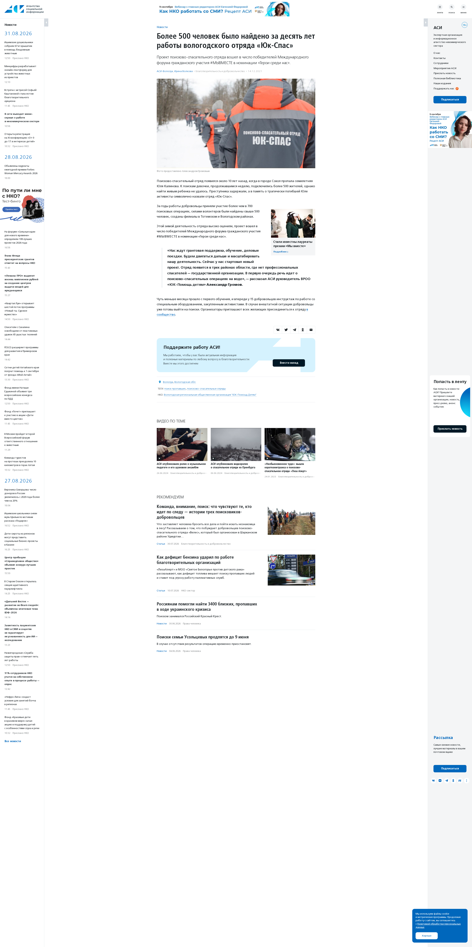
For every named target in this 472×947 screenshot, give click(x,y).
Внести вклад (289, 363)
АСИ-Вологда (165, 71)
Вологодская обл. (185, 382)
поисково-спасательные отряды (206, 388)
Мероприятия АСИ (444, 68)
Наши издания (442, 83)
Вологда (168, 382)
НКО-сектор (188, 590)
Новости (162, 27)
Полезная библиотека (447, 78)
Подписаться (450, 99)
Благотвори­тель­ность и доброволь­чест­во (220, 71)
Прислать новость (444, 73)
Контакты (439, 58)
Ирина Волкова (183, 71)
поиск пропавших (175, 388)
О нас (436, 52)
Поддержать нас (443, 88)
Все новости (12, 741)
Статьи (161, 543)
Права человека (192, 623)
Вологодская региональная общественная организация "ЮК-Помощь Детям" (210, 394)
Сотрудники (440, 63)
